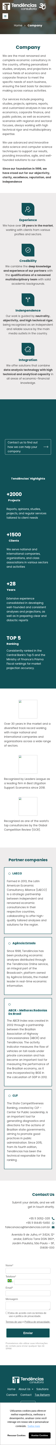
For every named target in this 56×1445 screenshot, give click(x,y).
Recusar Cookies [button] (16, 1435)
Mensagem (12, 1299)
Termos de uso (14, 1322)
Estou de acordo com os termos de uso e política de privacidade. (27, 1314)
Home (18, 25)
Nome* (9, 1265)
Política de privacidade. (37, 1322)
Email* (9, 1287)
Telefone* (11, 1276)
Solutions (42, 1389)
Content (11, 1395)
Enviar (28, 1333)
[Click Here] (5, 16)
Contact (26, 1395)
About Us (24, 1389)
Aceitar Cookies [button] (39, 1435)
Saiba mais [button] (34, 1426)
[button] (28, 446)
